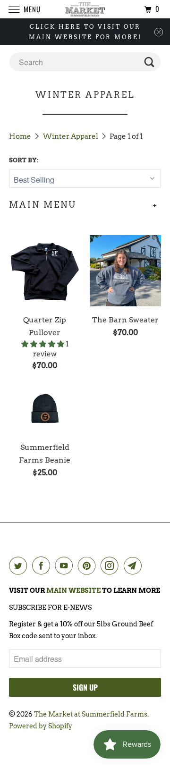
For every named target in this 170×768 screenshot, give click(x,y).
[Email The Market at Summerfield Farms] (134, 565)
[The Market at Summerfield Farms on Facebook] (43, 565)
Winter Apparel (71, 136)
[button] (43, 344)
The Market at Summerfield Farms (90, 714)
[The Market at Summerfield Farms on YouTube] (65, 565)
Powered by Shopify (40, 726)
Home (21, 136)
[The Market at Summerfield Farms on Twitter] (20, 565)
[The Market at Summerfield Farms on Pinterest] (89, 565)
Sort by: (23, 160)
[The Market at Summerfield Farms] (85, 9)
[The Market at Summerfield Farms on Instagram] (111, 565)
